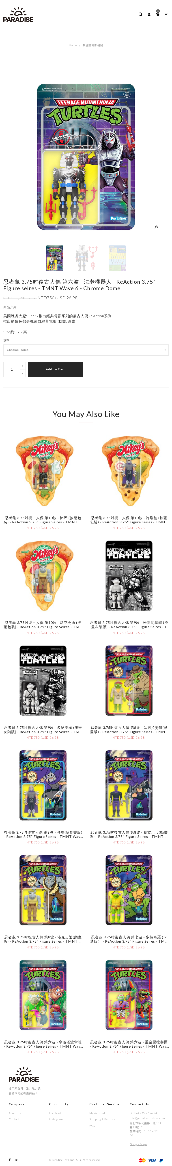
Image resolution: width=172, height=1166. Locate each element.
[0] (157, 14)
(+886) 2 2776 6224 (143, 1113)
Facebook (55, 1113)
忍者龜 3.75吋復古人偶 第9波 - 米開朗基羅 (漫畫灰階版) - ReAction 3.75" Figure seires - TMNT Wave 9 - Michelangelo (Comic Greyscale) (129, 629)
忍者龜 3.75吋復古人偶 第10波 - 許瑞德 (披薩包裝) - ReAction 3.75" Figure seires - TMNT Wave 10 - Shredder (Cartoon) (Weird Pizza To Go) (129, 524)
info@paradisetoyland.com (146, 1118)
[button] (167, 14)
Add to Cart (55, 369)
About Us (15, 1113)
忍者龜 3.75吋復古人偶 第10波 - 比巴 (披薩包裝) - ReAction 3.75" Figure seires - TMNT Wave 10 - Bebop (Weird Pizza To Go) (43, 522)
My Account (97, 1113)
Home (73, 45)
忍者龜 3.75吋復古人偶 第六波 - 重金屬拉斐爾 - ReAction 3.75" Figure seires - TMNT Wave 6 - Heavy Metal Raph (129, 1046)
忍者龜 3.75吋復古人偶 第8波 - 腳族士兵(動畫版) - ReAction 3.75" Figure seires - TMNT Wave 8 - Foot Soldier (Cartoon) (129, 836)
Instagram (56, 1119)
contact (14, 1119)
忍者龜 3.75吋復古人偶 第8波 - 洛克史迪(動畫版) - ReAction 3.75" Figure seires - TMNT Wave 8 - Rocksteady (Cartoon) (43, 941)
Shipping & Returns (102, 1119)
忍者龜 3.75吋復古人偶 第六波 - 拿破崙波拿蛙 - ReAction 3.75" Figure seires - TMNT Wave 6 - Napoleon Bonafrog (43, 1046)
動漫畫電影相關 (93, 45)
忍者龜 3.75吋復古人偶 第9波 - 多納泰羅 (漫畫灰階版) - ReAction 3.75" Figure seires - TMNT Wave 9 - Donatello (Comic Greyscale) (43, 731)
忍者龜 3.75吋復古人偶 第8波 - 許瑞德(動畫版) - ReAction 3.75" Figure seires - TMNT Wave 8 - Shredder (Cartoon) (43, 836)
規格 (6, 340)
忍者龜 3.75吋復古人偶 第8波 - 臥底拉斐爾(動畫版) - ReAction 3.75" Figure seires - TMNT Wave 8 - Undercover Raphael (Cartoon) (129, 731)
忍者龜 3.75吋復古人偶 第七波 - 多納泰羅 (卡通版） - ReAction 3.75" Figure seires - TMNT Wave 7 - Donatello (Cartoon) (129, 941)
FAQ (92, 1125)
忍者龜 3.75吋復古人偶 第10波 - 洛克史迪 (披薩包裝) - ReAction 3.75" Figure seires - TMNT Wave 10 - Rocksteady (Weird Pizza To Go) (43, 626)
